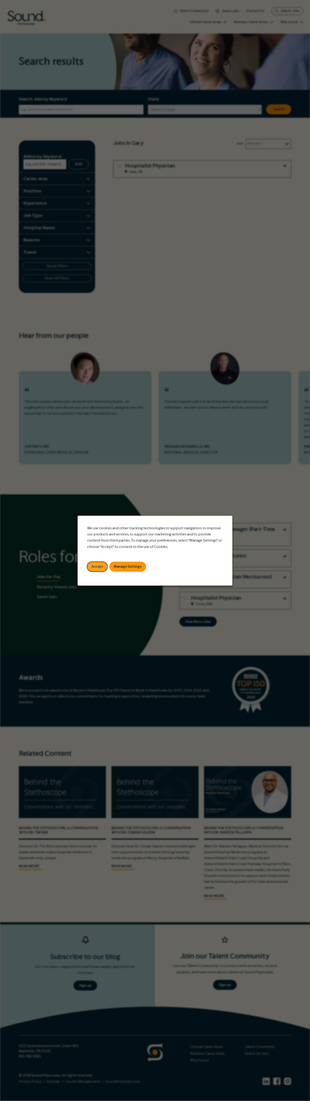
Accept (97, 566)
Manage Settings (128, 566)
